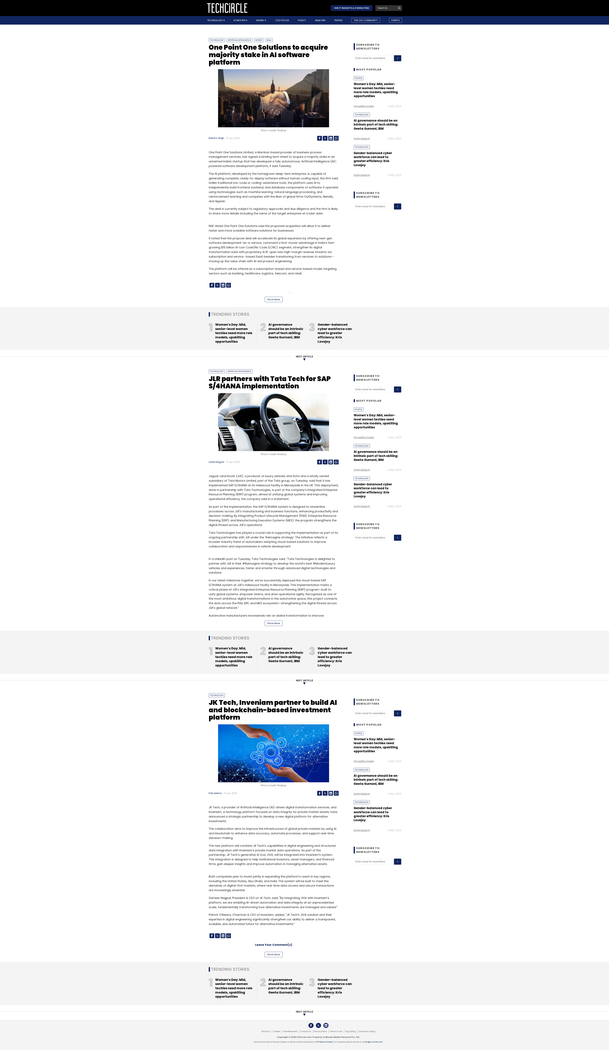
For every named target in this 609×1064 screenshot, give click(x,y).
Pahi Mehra (215, 793)
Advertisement (290, 1031)
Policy (302, 20)
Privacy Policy (320, 1031)
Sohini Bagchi (362, 138)
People (338, 20)
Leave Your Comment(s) (273, 945)
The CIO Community (366, 20)
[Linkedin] (330, 138)
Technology (215, 20)
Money (260, 20)
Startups (240, 20)
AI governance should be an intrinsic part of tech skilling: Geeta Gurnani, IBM (376, 124)
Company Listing (367, 1031)
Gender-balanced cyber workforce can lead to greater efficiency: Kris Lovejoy (373, 159)
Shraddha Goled (364, 106)
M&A (269, 40)
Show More (273, 299)
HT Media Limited (324, 1042)
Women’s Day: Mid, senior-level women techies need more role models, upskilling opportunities (376, 90)
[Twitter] (325, 138)
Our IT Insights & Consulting (351, 8)
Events (395, 20)
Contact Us (305, 1031)
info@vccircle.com (373, 1042)
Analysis (320, 20)
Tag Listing (350, 1031)
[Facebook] (319, 138)
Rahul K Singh (216, 138)
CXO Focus (282, 20)
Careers (277, 1031)
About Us (266, 1031)
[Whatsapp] (336, 138)
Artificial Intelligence (239, 40)
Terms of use (336, 1031)
